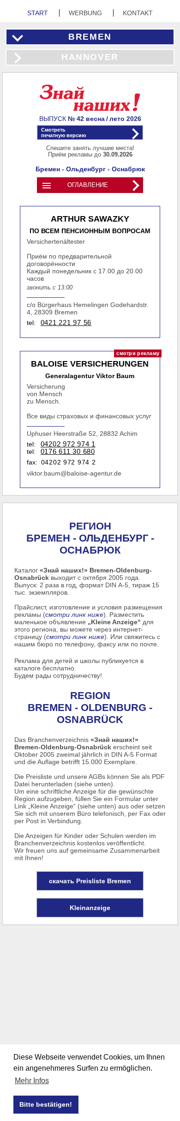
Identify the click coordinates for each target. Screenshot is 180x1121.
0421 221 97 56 (66, 322)
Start (38, 13)
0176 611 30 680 (68, 451)
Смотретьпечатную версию (63, 132)
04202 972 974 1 (68, 444)
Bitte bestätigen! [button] (45, 1104)
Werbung (86, 13)
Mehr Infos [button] (32, 1081)
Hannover (89, 57)
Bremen (89, 37)
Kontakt (138, 13)
